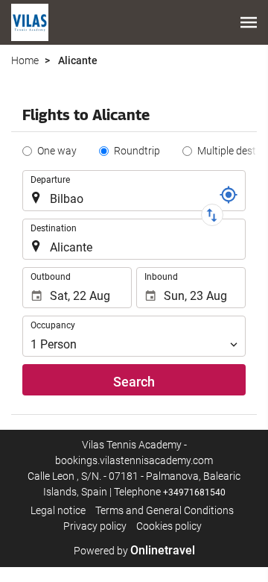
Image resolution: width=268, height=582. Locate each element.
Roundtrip (137, 151)
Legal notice (58, 510)
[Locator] (228, 194)
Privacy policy (95, 526)
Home (25, 60)
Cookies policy (169, 526)
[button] (248, 22)
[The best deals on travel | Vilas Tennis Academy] (29, 22)
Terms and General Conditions (164, 510)
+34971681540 (194, 492)
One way (57, 151)
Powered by (134, 551)
